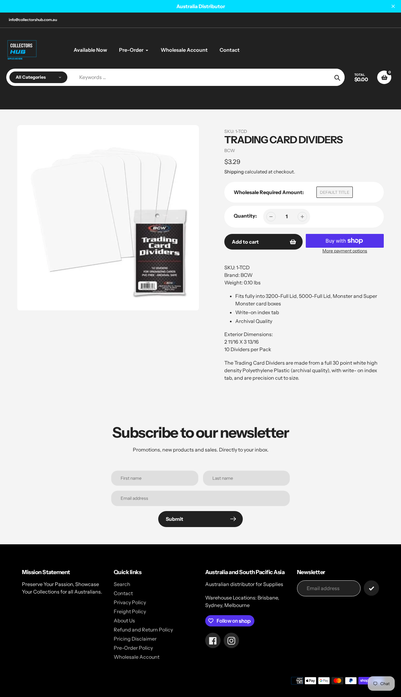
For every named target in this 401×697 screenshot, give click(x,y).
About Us (124, 620)
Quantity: (245, 216)
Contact (123, 593)
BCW (229, 150)
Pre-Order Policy (133, 648)
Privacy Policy (130, 602)
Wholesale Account (136, 657)
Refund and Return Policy (143, 629)
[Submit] (371, 588)
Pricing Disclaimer (135, 639)
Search (122, 584)
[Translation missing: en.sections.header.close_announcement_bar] (393, 6)
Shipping (234, 172)
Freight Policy (130, 611)
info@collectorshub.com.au (33, 19)
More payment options (344, 251)
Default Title (334, 192)
